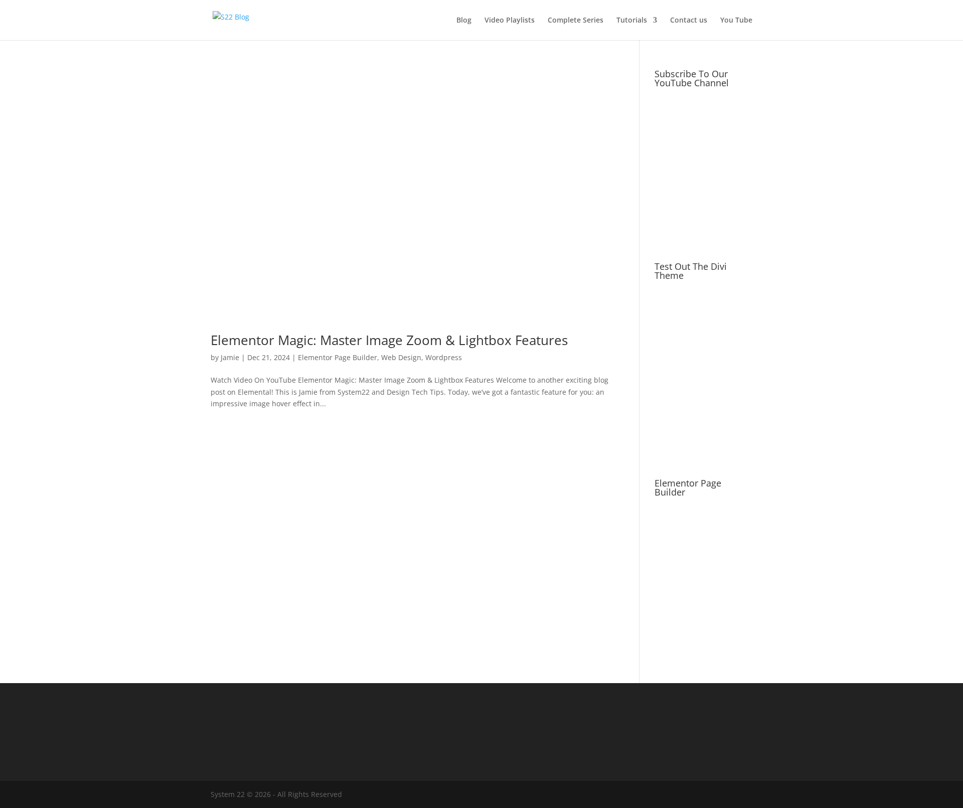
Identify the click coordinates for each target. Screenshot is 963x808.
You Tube (736, 21)
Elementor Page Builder (337, 357)
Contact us (688, 21)
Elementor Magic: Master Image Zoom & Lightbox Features (389, 340)
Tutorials (631, 21)
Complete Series (575, 21)
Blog (463, 21)
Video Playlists (510, 21)
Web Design (401, 357)
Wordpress (443, 357)
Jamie (230, 357)
